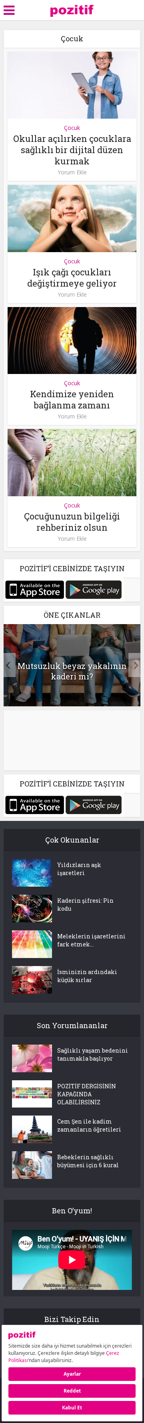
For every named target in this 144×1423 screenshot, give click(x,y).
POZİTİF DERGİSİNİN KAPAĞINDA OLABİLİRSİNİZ (86, 1094)
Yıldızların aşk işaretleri (79, 869)
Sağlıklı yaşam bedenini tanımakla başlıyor (92, 1054)
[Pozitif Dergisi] (72, 9)
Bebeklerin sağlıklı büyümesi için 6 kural (88, 1161)
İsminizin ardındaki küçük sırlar (87, 976)
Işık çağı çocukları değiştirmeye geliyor (72, 277)
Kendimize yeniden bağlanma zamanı (72, 399)
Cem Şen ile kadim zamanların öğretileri (89, 1125)
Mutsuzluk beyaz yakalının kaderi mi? (72, 671)
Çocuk (72, 127)
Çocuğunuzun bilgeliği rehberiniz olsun (72, 521)
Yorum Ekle (72, 172)
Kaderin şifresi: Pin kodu (85, 904)
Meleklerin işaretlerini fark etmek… (91, 940)
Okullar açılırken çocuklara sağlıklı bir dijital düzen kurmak (72, 150)
